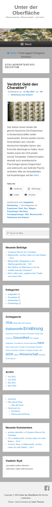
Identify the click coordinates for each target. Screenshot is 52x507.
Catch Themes (37, 502)
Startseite (12, 399)
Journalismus (18, 343)
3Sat (9, 322)
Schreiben (14, 350)
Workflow (42, 355)
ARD (23, 323)
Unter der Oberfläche (26, 10)
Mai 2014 (11, 383)
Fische (16, 334)
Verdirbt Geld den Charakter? (22, 85)
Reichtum (23, 211)
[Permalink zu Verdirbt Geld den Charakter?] (26, 123)
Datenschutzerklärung (20, 414)
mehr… (37, 175)
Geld (20, 208)
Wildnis (16, 355)
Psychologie (12, 211)
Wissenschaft (36, 214)
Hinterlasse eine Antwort (22, 95)
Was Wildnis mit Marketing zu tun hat (23, 267)
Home (12, 53)
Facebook (46, 488)
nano (40, 343)
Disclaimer (15, 411)
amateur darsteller (15, 432)
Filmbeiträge (13, 303)
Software (22, 350)
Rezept (8, 350)
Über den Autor (17, 405)
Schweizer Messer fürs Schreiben (22, 252)
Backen (28, 323)
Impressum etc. (14, 408)
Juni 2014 (12, 380)
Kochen (26, 343)
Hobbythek (9, 343)
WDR (9, 354)
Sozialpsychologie (15, 214)
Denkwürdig (12, 205)
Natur (8, 347)
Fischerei (22, 334)
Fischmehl (30, 334)
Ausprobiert (12, 297)
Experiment (12, 208)
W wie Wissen (10, 358)
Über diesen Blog (15, 402)
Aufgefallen (28, 202)
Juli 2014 (11, 377)
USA (27, 214)
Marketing (33, 343)
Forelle (36, 334)
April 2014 (12, 386)
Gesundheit (21, 337)
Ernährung (33, 328)
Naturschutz (14, 347)
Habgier (32, 208)
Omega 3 (22, 347)
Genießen (9, 338)
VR (41, 92)
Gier (26, 208)
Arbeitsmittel (17, 323)
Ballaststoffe (14, 329)
